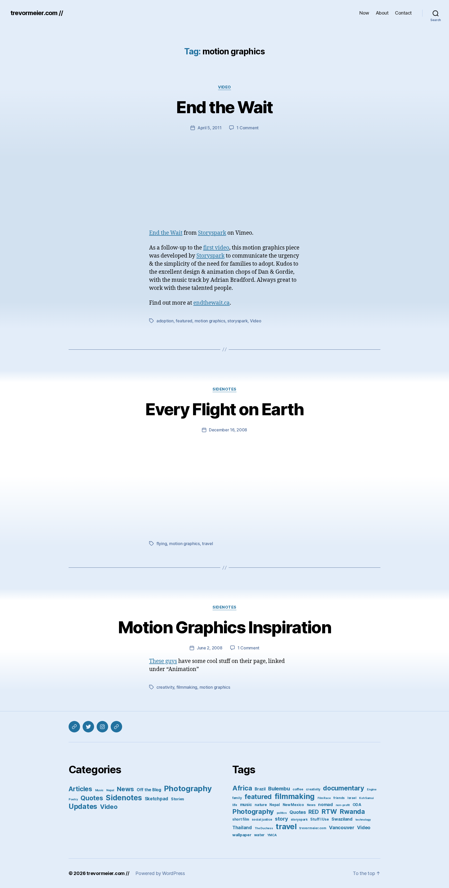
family (237, 798)
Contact (403, 13)
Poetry (73, 799)
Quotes (92, 798)
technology (363, 819)
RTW (329, 811)
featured (184, 320)
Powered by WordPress (160, 873)
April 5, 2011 (209, 127)
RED (313, 812)
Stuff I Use (319, 819)
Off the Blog (149, 789)
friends (339, 798)
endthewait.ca (211, 302)
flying (161, 543)
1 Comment (247, 127)
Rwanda (352, 811)
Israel (351, 798)
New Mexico (293, 805)
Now (364, 13)
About (382, 13)
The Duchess (264, 828)
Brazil (260, 789)
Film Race (324, 798)
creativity (165, 687)
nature (261, 804)
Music (99, 790)
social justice (262, 819)
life (234, 805)
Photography (188, 788)
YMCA (272, 835)
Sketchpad (156, 798)
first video (216, 247)
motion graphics (210, 320)
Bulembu (279, 788)
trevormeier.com (312, 828)
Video (224, 87)
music (246, 804)
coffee (298, 789)
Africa (242, 788)
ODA (357, 804)
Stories (177, 799)
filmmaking (186, 687)
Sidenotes (224, 389)
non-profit (343, 805)
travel (207, 543)
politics (282, 813)
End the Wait (224, 107)
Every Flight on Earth (224, 409)
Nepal (110, 790)
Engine (371, 789)
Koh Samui (366, 798)
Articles (80, 789)
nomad (325, 804)
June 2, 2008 (209, 647)
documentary (343, 788)
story (281, 819)
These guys (163, 661)
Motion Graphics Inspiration (224, 627)
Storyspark (212, 233)
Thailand (242, 827)
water (259, 835)
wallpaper (242, 834)
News (125, 789)
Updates (83, 806)
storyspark (237, 320)
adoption (165, 320)
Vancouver (341, 827)
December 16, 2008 (228, 429)
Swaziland (342, 819)
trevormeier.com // (36, 13)
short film (240, 819)
